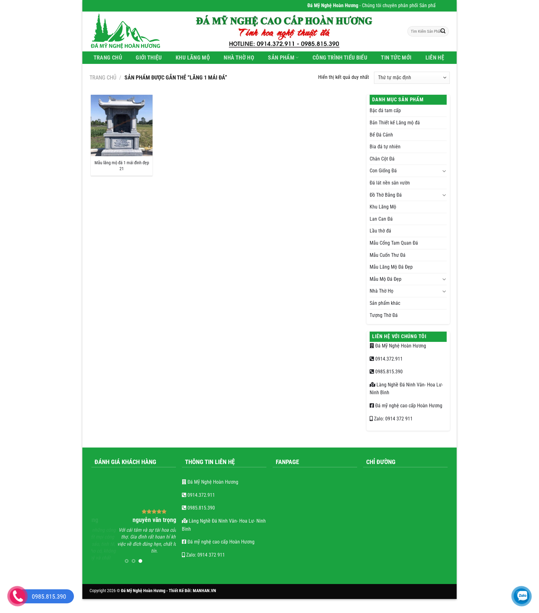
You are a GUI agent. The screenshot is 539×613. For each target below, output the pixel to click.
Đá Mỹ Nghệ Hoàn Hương (400, 346)
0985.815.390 (388, 372)
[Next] (166, 523)
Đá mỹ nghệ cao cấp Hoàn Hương (408, 406)
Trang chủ (103, 77)
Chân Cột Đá (382, 159)
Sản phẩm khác (385, 303)
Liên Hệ (434, 58)
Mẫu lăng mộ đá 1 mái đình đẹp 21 (122, 165)
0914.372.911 (388, 359)
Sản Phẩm (281, 58)
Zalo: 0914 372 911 (393, 419)
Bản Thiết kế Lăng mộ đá (395, 123)
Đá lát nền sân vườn (390, 183)
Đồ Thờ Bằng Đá (386, 195)
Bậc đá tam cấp (385, 110)
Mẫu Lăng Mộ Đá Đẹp (391, 267)
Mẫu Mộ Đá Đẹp (385, 279)
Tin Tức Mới (396, 58)
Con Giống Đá (383, 171)
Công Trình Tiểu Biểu (340, 58)
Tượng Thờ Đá (384, 315)
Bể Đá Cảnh (381, 135)
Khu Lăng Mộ (193, 58)
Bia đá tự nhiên (385, 147)
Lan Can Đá (381, 219)
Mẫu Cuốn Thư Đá (387, 255)
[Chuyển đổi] (444, 171)
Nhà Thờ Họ (239, 58)
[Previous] (100, 523)
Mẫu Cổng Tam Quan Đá (394, 243)
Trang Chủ (108, 58)
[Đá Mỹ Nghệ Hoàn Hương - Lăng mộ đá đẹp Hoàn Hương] (129, 31)
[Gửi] (443, 31)
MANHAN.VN (204, 590)
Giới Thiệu (149, 58)
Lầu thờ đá (380, 231)
